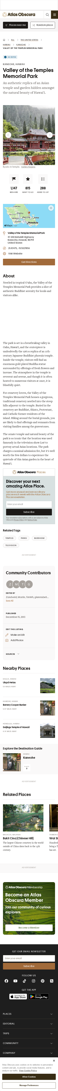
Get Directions (29, 262)
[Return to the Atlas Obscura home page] (19, 15)
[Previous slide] (8, 135)
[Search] (47, 15)
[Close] (54, 1060)
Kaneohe (29, 757)
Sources (10, 654)
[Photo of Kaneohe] (12, 762)
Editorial (9, 1024)
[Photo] (47, 685)
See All (9, 601)
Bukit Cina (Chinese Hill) (18, 838)
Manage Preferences (28, 1085)
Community (11, 1043)
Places (7, 1014)
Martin (21, 597)
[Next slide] (50, 135)
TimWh (29, 597)
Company (9, 1053)
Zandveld (11, 597)
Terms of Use (32, 520)
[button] (14, 179)
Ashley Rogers (28, 167)
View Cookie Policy (28, 1071)
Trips (6, 1033)
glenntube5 (41, 597)
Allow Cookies (29, 1077)
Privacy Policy (19, 520)
